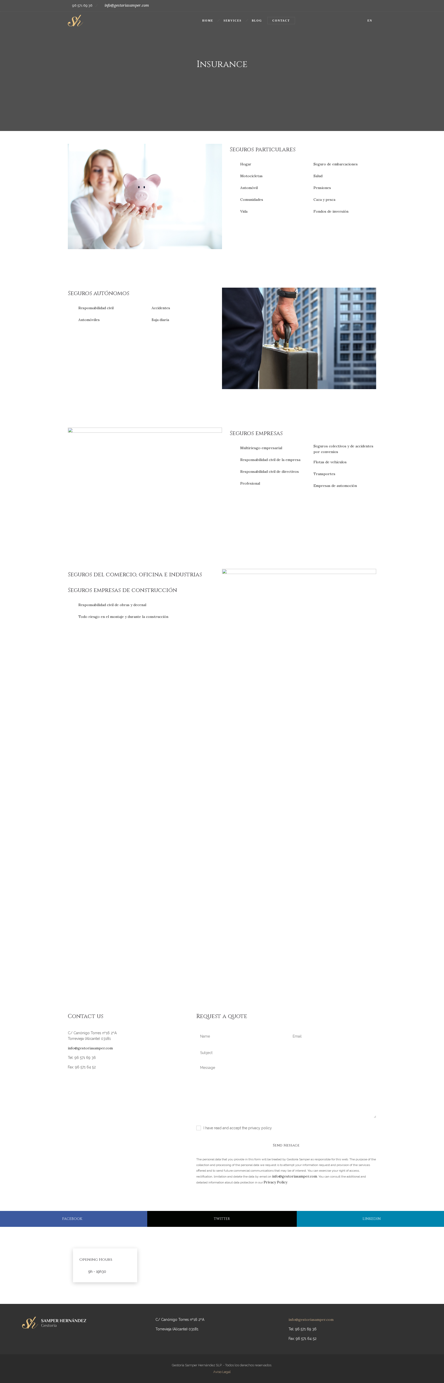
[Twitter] (370, 5)
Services (233, 20)
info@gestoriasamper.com (127, 5)
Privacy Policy (275, 1182)
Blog (257, 20)
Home (207, 20)
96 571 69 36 (82, 5)
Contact (281, 20)
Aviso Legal (222, 1372)
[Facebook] (359, 5)
